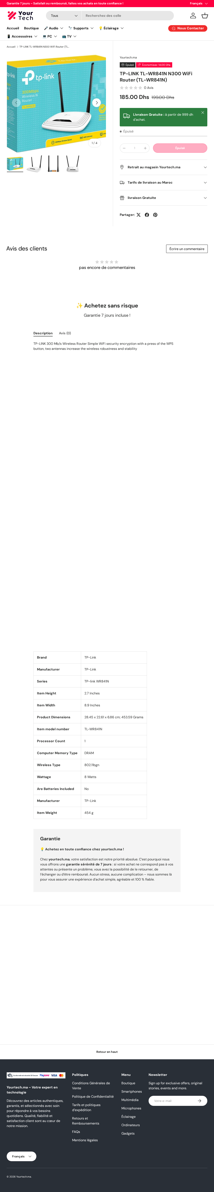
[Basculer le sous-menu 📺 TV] (74, 36)
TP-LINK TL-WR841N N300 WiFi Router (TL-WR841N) (44, 46)
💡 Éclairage (109, 28)
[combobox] (110, 15)
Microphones (131, 1108)
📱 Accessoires (19, 36)
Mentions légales (85, 1140)
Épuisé (180, 148)
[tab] (43, 333)
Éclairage (128, 1116)
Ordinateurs (130, 1125)
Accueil (13, 28)
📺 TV (66, 36)
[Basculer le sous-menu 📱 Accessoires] (35, 36)
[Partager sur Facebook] (147, 215)
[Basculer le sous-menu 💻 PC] (55, 36)
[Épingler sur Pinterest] (155, 215)
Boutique (31, 28)
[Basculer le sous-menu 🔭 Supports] (91, 28)
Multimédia (130, 1100)
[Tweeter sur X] (138, 215)
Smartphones (131, 1091)
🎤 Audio (51, 28)
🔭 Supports (78, 28)
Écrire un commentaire (186, 249)
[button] (204, 15)
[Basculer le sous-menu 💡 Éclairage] (122, 28)
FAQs (76, 1132)
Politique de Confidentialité (93, 1096)
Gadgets (128, 1133)
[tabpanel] (107, 580)
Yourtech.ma (128, 57)
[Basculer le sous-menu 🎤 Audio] (61, 28)
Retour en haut (107, 1052)
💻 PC (47, 36)
